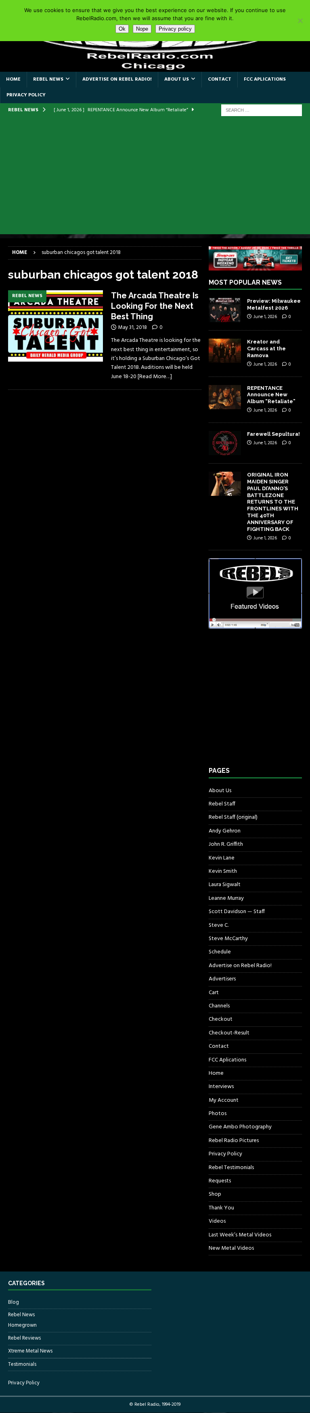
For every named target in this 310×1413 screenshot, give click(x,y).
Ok (122, 29)
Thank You (221, 1208)
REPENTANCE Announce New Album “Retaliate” (271, 395)
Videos (217, 1221)
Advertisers (222, 979)
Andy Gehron (225, 831)
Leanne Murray (226, 898)
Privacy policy (175, 29)
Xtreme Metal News (30, 1351)
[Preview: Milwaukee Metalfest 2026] (225, 310)
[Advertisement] (155, 177)
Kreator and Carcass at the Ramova (266, 348)
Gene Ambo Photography (240, 1127)
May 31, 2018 (132, 327)
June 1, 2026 (265, 316)
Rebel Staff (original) (233, 817)
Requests (220, 1181)
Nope (142, 29)
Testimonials (22, 1364)
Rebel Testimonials (231, 1167)
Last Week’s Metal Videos (240, 1235)
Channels (219, 1006)
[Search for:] (261, 110)
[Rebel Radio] (155, 66)
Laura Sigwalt (225, 884)
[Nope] (300, 21)
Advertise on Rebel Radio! (117, 79)
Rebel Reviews (24, 1338)
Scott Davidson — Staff (237, 911)
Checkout (220, 1019)
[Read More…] (155, 376)
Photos (217, 1113)
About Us (176, 79)
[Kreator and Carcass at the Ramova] (225, 351)
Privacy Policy (26, 95)
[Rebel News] (55, 326)
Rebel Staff (222, 804)
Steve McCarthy (228, 938)
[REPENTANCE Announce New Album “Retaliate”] (225, 397)
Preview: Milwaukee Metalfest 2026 (274, 304)
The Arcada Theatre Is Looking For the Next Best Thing (155, 306)
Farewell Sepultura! (273, 434)
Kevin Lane (222, 858)
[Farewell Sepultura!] (225, 443)
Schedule (220, 952)
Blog (13, 1303)
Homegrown (22, 1325)
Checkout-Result (229, 1033)
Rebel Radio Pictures (234, 1140)
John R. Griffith (226, 844)
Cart (214, 992)
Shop (215, 1194)
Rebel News (48, 79)
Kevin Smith (223, 871)
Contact (219, 79)
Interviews (221, 1086)
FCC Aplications (265, 79)
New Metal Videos (231, 1248)
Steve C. (218, 925)
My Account (224, 1100)
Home (13, 79)
